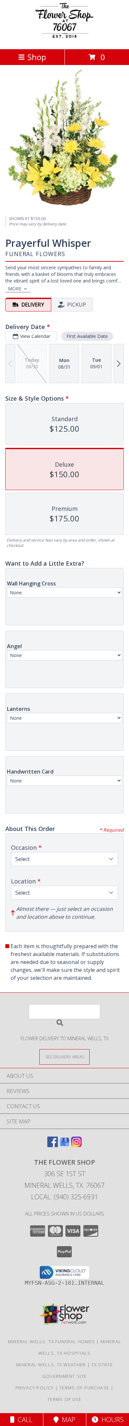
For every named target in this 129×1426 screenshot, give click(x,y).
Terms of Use (64, 1399)
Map (67, 1419)
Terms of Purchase (84, 1388)
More (15, 288)
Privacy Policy (35, 1388)
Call (23, 1419)
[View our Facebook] (52, 1145)
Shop (36, 56)
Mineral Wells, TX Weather (51, 1365)
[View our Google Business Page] (64, 1145)
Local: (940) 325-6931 (64, 1196)
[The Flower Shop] (64, 39)
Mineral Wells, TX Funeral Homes (51, 1341)
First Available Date (87, 336)
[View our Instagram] (76, 1145)
